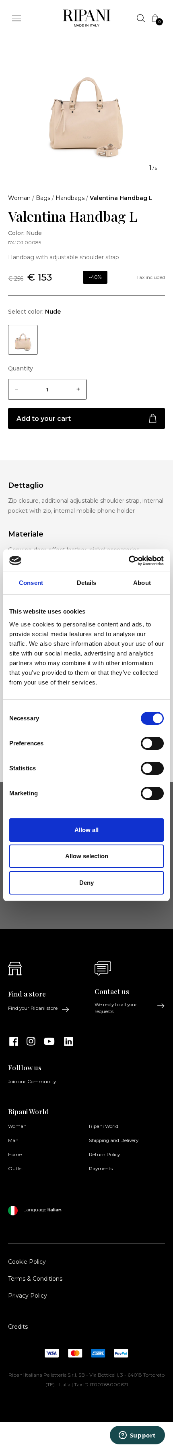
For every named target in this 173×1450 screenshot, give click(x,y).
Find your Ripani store (33, 1008)
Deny (86, 882)
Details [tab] (87, 582)
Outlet (15, 1168)
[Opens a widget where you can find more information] (137, 1436)
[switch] (152, 743)
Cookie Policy (27, 1261)
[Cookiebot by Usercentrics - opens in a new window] (128, 560)
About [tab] (142, 582)
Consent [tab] (31, 582)
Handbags (70, 198)
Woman (19, 198)
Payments (101, 1168)
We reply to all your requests (116, 1008)
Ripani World (103, 1126)
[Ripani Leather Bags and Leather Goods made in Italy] (86, 19)
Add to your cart (43, 418)
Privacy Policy (27, 1295)
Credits (18, 1326)
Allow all (86, 829)
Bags (43, 198)
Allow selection (86, 856)
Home (15, 1154)
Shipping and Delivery (113, 1140)
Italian (54, 1210)
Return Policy (104, 1154)
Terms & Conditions (35, 1278)
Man (13, 1140)
